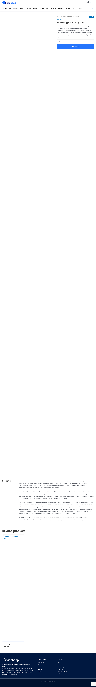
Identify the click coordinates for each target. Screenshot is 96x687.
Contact (59, 673)
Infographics (41, 662)
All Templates (7, 8)
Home (58, 16)
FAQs (59, 662)
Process (35, 8)
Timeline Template (18, 8)
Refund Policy (61, 669)
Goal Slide (53, 8)
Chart (39, 667)
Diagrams (40, 664)
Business (63, 16)
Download (75, 46)
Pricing (59, 664)
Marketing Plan (44, 8)
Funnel (74, 8)
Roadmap (28, 8)
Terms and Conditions (62, 671)
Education (61, 8)
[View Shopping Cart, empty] (88, 3)
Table (39, 671)
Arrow (80, 8)
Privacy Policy (61, 667)
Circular (68, 8)
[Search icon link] (92, 8)
